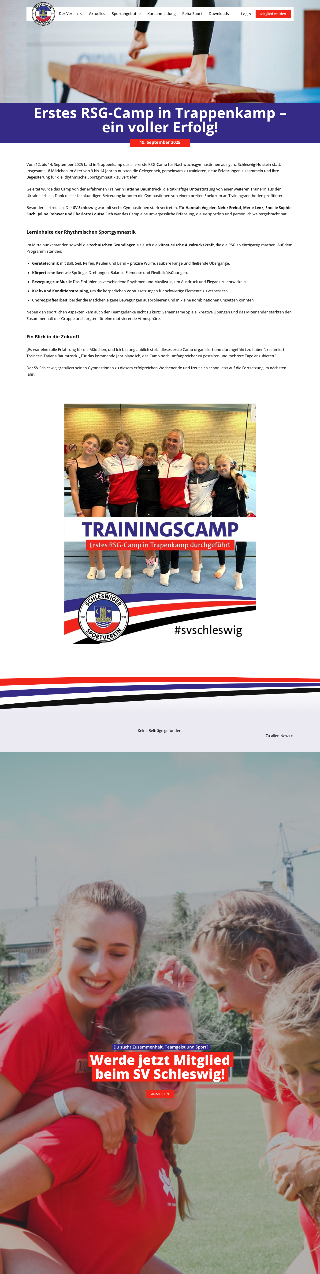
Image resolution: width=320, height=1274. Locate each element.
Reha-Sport (192, 13)
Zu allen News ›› (280, 735)
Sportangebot (124, 13)
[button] (80, 14)
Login (246, 13)
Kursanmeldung (161, 13)
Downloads (219, 13)
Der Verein (68, 13)
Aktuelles (97, 13)
